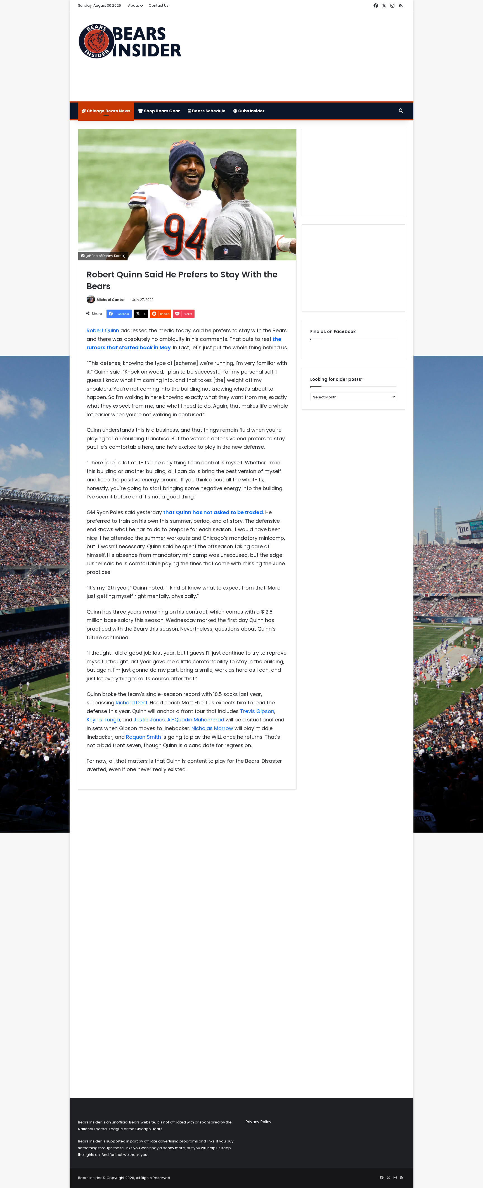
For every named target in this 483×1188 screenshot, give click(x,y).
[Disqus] (187, 868)
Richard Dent (132, 702)
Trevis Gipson (257, 711)
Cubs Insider (251, 111)
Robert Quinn (103, 330)
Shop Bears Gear (161, 111)
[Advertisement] (297, 57)
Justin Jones (149, 719)
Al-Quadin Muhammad (195, 719)
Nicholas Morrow (212, 728)
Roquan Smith (143, 736)
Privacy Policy (258, 1122)
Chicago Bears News (108, 111)
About (133, 5)
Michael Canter (111, 299)
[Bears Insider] (129, 43)
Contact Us (159, 5)
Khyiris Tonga (103, 719)
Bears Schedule (208, 111)
